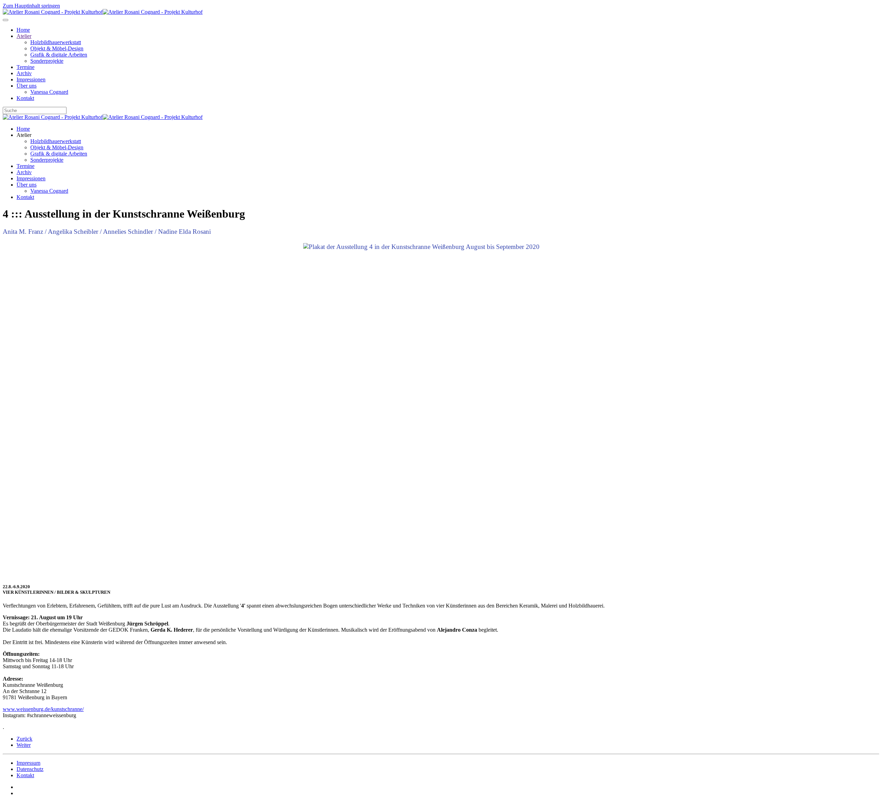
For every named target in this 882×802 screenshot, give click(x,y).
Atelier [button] (24, 135)
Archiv (24, 73)
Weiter (24, 745)
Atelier (24, 36)
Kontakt (25, 98)
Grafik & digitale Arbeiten (58, 55)
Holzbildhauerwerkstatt (55, 42)
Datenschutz (30, 769)
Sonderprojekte (46, 61)
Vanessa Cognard (49, 92)
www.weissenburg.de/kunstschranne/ (43, 709)
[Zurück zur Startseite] (103, 12)
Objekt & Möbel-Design (56, 48)
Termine (25, 67)
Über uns (27, 86)
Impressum (28, 763)
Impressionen (31, 79)
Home (23, 30)
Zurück (24, 739)
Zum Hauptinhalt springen (31, 6)
